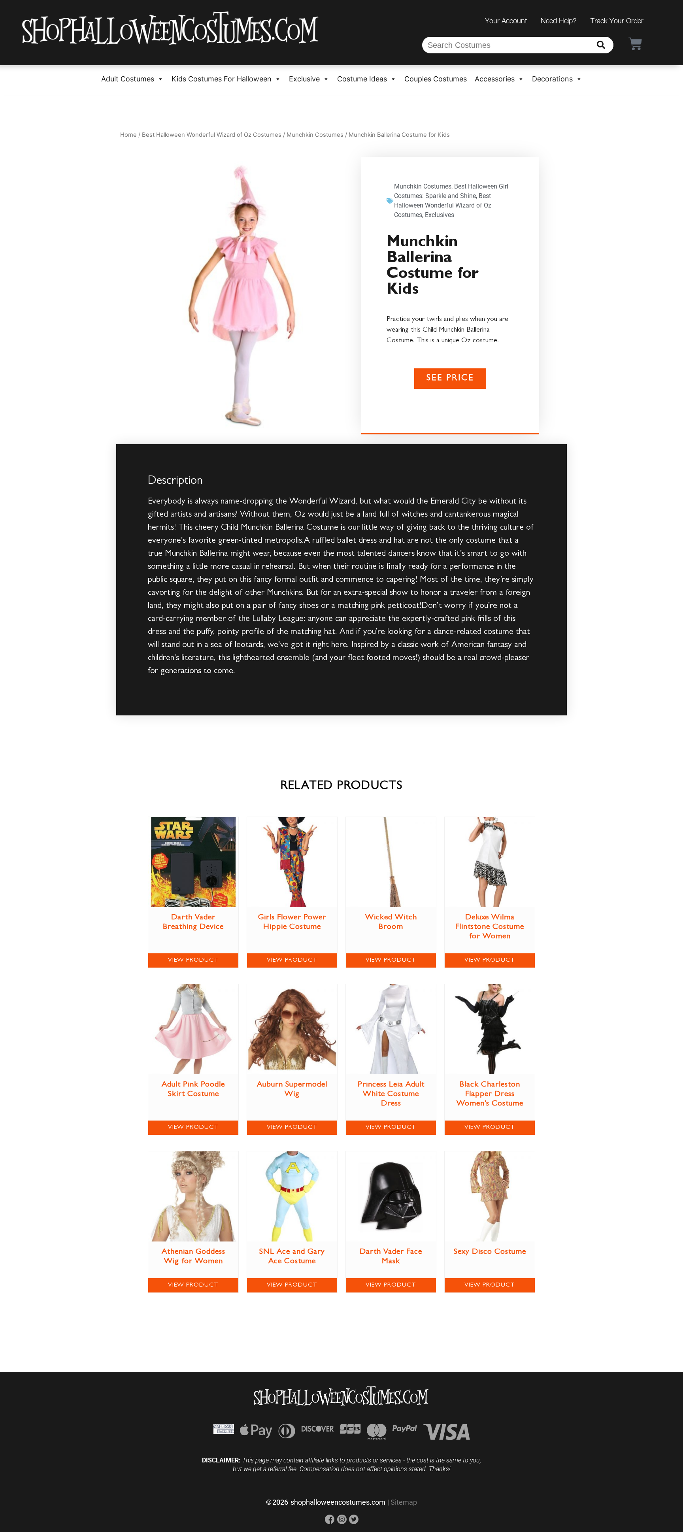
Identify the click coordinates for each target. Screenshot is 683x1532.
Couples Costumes (435, 79)
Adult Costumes (127, 79)
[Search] (601, 45)
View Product (193, 960)
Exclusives (439, 215)
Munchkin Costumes (315, 134)
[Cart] (635, 44)
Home (128, 134)
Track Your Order (617, 21)
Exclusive (304, 79)
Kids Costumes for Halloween (222, 79)
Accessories (495, 79)
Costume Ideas (362, 79)
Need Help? (559, 21)
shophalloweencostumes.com (338, 1502)
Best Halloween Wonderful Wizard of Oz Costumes (211, 134)
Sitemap (404, 1502)
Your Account (506, 21)
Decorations (552, 79)
